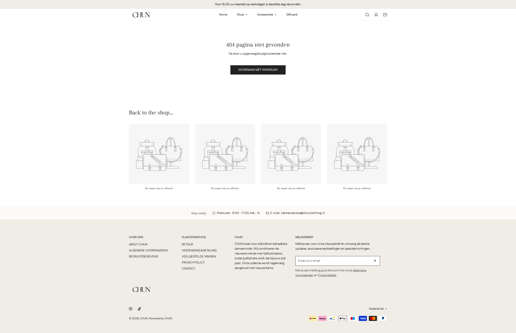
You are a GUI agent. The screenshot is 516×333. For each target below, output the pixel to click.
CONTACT (188, 269)
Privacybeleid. (327, 275)
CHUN (144, 318)
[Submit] (375, 260)
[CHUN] (141, 14)
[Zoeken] (367, 14)
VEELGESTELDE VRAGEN (199, 256)
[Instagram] (130, 309)
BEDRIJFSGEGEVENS (143, 256)
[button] (385, 14)
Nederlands (376, 309)
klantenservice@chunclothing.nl (303, 213)
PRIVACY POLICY (193, 262)
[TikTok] (139, 309)
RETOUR (187, 244)
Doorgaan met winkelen (258, 70)
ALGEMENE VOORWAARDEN (148, 250)
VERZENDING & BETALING (199, 250)
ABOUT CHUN (138, 244)
